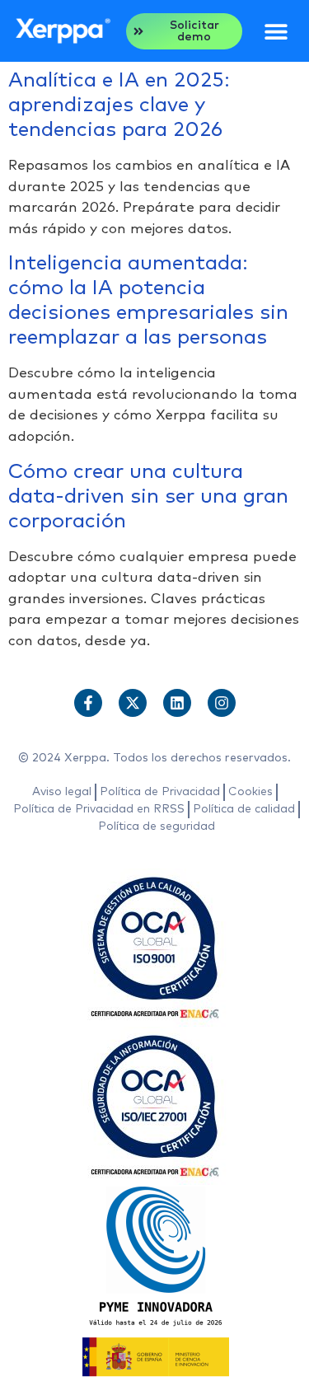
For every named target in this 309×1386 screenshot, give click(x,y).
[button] (275, 30)
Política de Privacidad (160, 792)
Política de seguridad (156, 826)
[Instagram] (222, 703)
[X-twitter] (133, 703)
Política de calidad (244, 809)
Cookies (250, 792)
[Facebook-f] (88, 703)
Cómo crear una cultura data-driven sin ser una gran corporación (148, 496)
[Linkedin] (177, 703)
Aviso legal (61, 792)
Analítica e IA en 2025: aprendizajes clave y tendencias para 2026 (119, 105)
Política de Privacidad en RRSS (99, 809)
